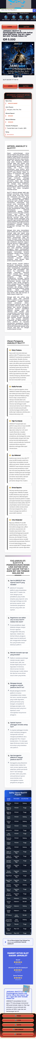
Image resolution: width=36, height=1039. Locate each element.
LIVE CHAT (19, 1034)
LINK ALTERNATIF (19, 1029)
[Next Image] (33, 58)
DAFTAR (26, 26)
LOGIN (9, 26)
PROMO (19, 1016)
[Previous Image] (3, 58)
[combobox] (16, 10)
